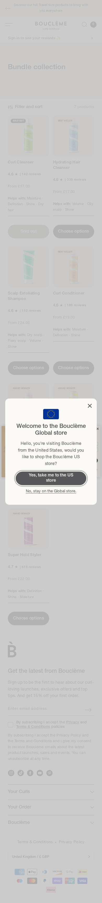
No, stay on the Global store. (51, 491)
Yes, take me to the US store (51, 478)
